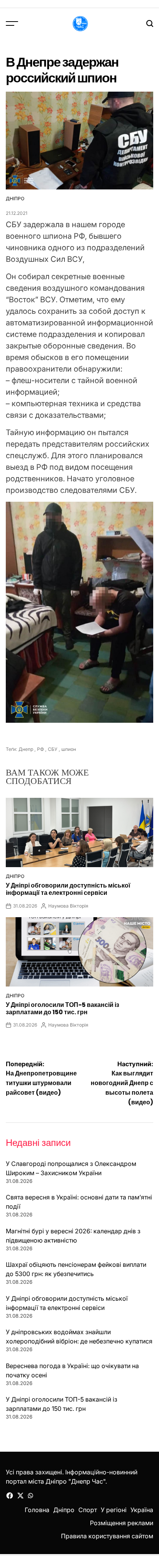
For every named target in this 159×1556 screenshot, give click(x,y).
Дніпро (15, 198)
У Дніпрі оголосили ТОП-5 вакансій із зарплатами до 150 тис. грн (62, 1008)
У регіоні (114, 1510)
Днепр (26, 749)
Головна (37, 1510)
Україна (141, 1510)
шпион (68, 749)
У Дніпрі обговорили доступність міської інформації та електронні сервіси (68, 889)
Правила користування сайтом (107, 1536)
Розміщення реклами (121, 1523)
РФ (40, 749)
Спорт (87, 1510)
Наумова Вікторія (68, 906)
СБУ (53, 749)
